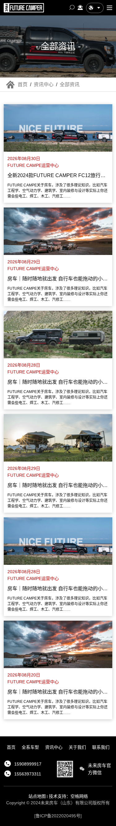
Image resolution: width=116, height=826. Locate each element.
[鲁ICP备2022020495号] (58, 815)
